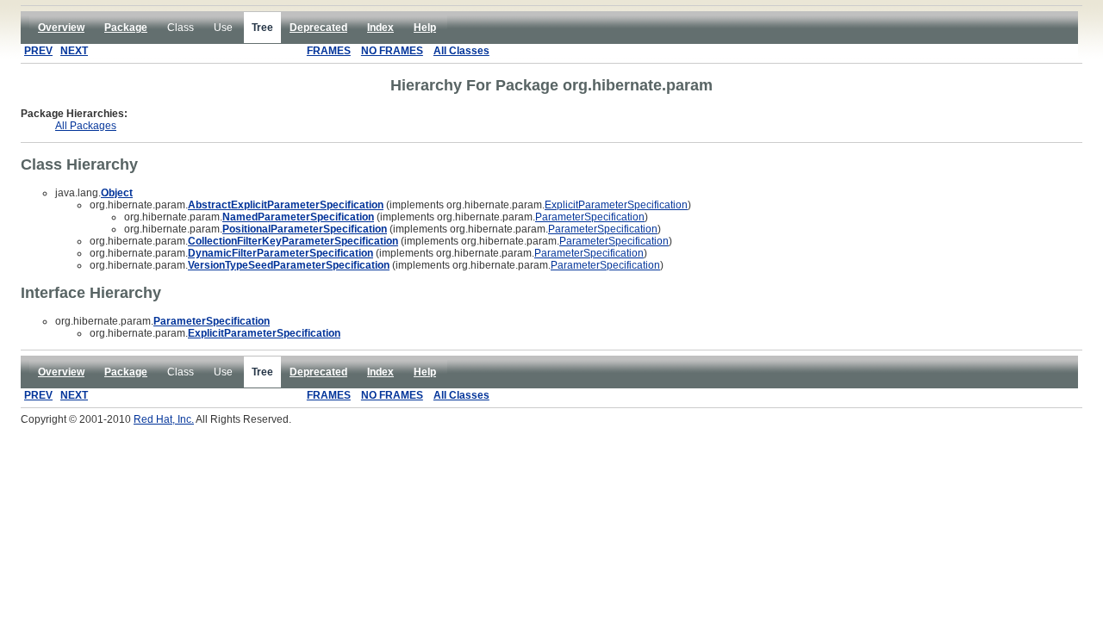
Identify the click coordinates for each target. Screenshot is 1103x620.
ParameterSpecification (590, 217)
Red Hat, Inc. (164, 419)
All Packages (85, 126)
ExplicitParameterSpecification (616, 205)
